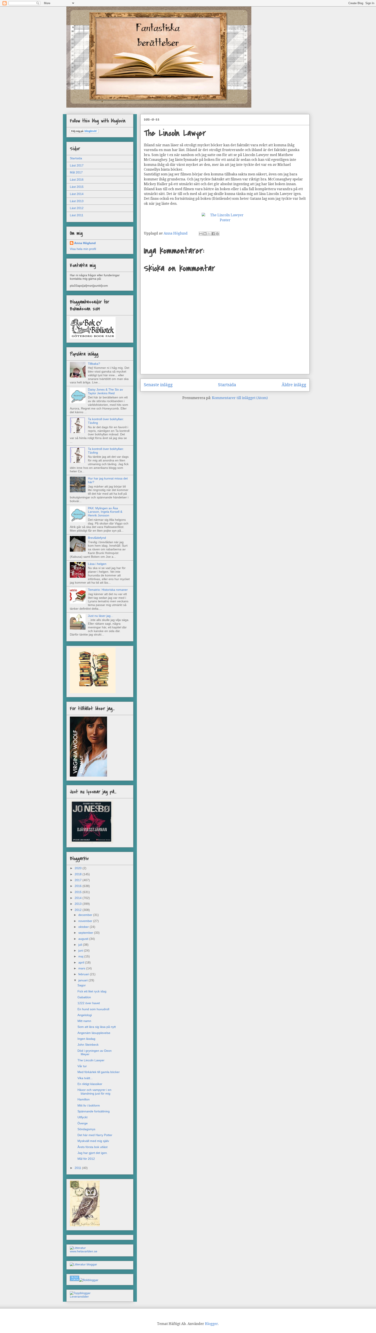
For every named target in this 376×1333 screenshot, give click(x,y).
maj (81, 956)
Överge (82, 1123)
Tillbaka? (94, 363)
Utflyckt (82, 1117)
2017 (78, 880)
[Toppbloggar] (80, 1293)
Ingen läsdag (86, 1038)
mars (82, 968)
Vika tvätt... (85, 1078)
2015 (78, 892)
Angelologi (84, 1015)
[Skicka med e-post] (201, 233)
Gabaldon (84, 997)
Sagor (81, 985)
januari (83, 980)
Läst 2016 (77, 179)
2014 (78, 898)
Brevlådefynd (97, 537)
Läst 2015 (77, 186)
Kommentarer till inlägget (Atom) (240, 398)
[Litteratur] (78, 1248)
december (85, 915)
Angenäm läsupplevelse (93, 1033)
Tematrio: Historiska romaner (108, 589)
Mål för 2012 (86, 1158)
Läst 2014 (77, 194)
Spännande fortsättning (93, 1111)
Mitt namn (84, 1021)
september (86, 932)
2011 (78, 1168)
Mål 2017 (76, 172)
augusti (83, 938)
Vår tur (82, 1066)
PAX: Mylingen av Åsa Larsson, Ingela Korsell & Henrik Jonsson (105, 511)
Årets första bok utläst (92, 1147)
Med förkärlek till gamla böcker (98, 1072)
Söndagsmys (86, 1129)
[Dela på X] (209, 233)
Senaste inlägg (158, 384)
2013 (78, 903)
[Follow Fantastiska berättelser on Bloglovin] (84, 132)
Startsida (227, 384)
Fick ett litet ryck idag (91, 991)
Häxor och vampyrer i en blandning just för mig (94, 1091)
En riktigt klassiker (89, 1084)
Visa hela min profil (83, 249)
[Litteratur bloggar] (83, 1264)
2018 (78, 874)
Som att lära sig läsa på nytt (96, 1026)
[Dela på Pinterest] (217, 233)
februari (84, 974)
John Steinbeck (88, 1044)
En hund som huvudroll (93, 1009)
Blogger (211, 1324)
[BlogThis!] (205, 233)
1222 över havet (88, 1003)
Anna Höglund (85, 243)
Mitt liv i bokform (88, 1105)
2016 (78, 886)
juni (81, 950)
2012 (78, 910)
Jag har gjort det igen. (92, 1153)
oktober (84, 927)
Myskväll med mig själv (93, 1141)
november (85, 921)
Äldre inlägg (294, 384)
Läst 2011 (76, 215)
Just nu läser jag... (100, 615)
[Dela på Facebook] (213, 233)
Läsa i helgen (97, 564)
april (81, 962)
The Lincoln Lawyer (90, 1060)
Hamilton (83, 1099)
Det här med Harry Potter (94, 1135)
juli (80, 944)
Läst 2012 (77, 208)
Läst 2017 (77, 165)
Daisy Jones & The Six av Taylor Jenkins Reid (105, 391)
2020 (78, 868)
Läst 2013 (77, 201)
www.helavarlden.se (83, 1251)
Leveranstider (79, 1296)
